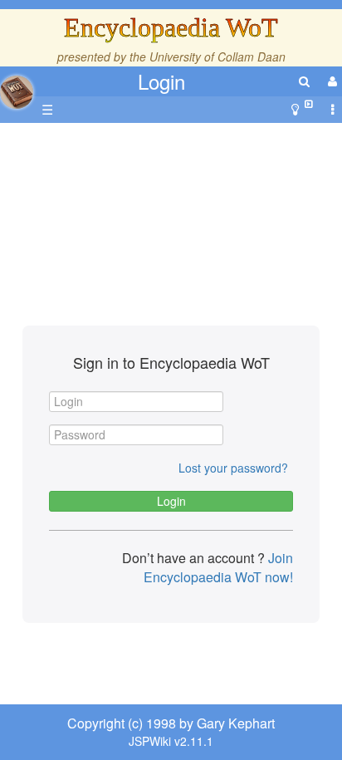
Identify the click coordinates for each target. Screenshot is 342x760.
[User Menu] (330, 81)
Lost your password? (233, 467)
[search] (304, 81)
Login (161, 81)
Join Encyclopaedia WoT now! (218, 567)
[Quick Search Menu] (304, 81)
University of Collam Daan (217, 56)
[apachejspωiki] (16, 87)
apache (16, 92)
